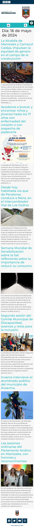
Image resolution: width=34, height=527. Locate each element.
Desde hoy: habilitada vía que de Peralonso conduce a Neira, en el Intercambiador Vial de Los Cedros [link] (16, 196)
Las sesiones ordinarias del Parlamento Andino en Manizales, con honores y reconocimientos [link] (16, 452)
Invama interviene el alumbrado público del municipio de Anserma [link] (16, 382)
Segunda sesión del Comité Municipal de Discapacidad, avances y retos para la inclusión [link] (17, 323)
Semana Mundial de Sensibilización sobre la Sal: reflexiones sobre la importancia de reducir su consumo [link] (16, 258)
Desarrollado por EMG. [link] (17, 525)
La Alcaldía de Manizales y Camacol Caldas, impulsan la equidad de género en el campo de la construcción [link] (17, 49)
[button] (8, 25)
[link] (31, 23)
